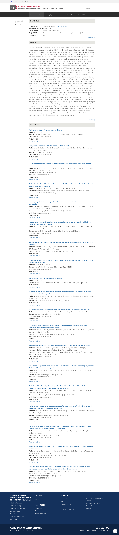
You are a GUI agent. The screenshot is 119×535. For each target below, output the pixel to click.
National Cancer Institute (93, 506)
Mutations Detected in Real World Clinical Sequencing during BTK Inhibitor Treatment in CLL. (60, 310)
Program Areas (22, 15)
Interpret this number (62, 26)
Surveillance (13, 519)
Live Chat (81, 530)
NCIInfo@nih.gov (104, 530)
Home (13, 15)
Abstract (17, 23)
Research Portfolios (35, 15)
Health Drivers (14, 514)
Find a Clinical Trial (40, 513)
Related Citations (34, 141)
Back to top (91, 37)
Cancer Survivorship (15, 506)
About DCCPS (82, 15)
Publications (19, 25)
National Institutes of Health (94, 503)
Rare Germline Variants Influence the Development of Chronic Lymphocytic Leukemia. (59, 345)
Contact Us (38, 508)
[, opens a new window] (37, 499)
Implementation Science (17, 516)
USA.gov (88, 508)
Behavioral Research (16, 503)
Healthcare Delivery (15, 511)
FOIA (62, 501)
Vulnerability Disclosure (67, 509)
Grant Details (19, 21)
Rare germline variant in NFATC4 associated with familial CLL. (49, 146)
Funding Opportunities (52, 15)
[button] (105, 8)
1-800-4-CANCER (91, 530)
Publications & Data (68, 15)
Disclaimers (64, 507)
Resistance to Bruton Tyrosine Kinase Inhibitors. (45, 130)
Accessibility (64, 499)
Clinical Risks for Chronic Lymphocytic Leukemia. (45, 278)
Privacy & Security (66, 504)
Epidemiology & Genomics (17, 508)
